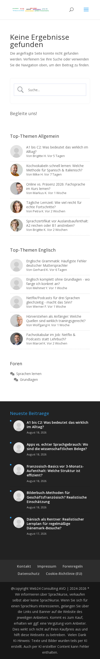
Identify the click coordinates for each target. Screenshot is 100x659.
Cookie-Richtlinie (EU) (64, 573)
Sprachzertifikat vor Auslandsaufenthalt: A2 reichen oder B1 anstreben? (57, 223)
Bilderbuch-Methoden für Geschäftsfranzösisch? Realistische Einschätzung (57, 497)
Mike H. (38, 174)
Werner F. (40, 306)
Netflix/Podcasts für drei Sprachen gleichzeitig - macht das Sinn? (53, 300)
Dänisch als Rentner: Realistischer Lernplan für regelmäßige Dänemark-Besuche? (55, 523)
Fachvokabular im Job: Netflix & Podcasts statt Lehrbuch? (50, 336)
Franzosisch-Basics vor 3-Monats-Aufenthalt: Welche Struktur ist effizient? (55, 470)
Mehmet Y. (40, 288)
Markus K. (40, 193)
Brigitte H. (40, 156)
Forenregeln (73, 566)
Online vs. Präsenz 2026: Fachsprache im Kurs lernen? (55, 186)
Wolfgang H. (41, 325)
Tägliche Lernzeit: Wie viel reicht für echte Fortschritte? (54, 204)
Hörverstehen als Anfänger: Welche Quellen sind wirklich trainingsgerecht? (55, 318)
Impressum (46, 566)
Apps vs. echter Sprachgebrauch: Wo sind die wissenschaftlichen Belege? (57, 446)
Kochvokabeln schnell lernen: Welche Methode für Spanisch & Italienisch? (55, 167)
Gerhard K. (41, 269)
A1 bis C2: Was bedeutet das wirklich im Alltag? (57, 149)
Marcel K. (39, 343)
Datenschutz (29, 573)
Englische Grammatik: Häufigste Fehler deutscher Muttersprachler (56, 263)
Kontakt (24, 566)
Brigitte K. (39, 229)
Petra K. (38, 211)
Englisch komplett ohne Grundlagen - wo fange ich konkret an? (58, 281)
